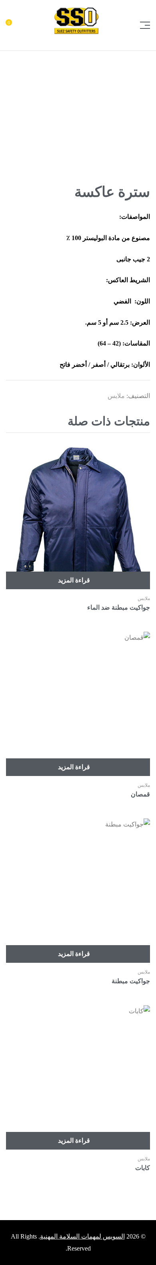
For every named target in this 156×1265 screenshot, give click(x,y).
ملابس (116, 395)
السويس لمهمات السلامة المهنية (82, 1236)
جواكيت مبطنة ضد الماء (118, 607)
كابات (142, 1167)
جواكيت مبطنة (131, 981)
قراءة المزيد (74, 580)
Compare (10, 449)
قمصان (140, 794)
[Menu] (142, 25)
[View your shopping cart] (15, 25)
